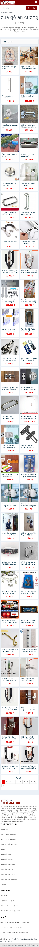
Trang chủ (4, 12)
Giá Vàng (34, 939)
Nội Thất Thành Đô (31, 945)
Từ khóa (11, 12)
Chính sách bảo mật (8, 834)
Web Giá (3, 941)
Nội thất (4, 896)
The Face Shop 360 (23, 939)
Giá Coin (9, 941)
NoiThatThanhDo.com (15, 945)
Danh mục (4, 849)
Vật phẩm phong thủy (9, 906)
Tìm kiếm (31, 8)
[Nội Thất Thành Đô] (11, 802)
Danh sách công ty (8, 859)
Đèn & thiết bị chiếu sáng (10, 911)
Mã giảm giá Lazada (8, 874)
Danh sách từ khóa (8, 864)
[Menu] (36, 2)
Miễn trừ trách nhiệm (9, 844)
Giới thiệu (4, 829)
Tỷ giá (14, 939)
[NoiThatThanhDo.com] (11, 3)
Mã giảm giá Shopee (9, 879)
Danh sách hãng (7, 854)
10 (35, 782)
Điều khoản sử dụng (8, 839)
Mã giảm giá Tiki (7, 869)
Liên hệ (3, 884)
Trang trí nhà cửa (7, 901)
